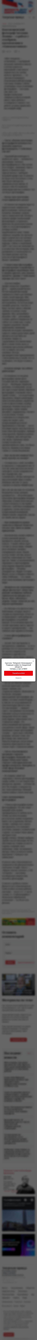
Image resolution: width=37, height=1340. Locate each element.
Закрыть (18, 678)
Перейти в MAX (18, 673)
